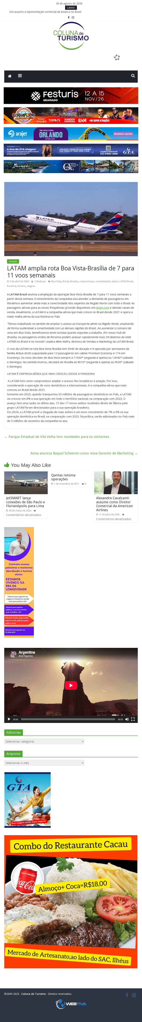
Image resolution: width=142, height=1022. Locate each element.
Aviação (13, 261)
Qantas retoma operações (63, 477)
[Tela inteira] (133, 719)
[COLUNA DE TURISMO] (9, 76)
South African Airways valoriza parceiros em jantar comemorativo (48, 12)
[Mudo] (127, 719)
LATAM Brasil (126, 281)
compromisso (86, 281)
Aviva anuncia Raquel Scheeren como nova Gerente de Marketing (84, 453)
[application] (71, 685)
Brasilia (74, 281)
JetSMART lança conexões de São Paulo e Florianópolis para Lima (25, 502)
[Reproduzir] (9, 719)
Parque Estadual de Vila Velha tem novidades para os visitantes (56, 436)
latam (115, 281)
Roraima (11, 286)
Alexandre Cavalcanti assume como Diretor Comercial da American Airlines (114, 504)
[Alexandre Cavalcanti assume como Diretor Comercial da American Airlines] (116, 474)
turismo (21, 286)
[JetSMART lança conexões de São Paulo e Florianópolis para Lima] (26, 474)
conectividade (103, 281)
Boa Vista (56, 281)
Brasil (66, 281)
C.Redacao (40, 281)
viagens (31, 286)
